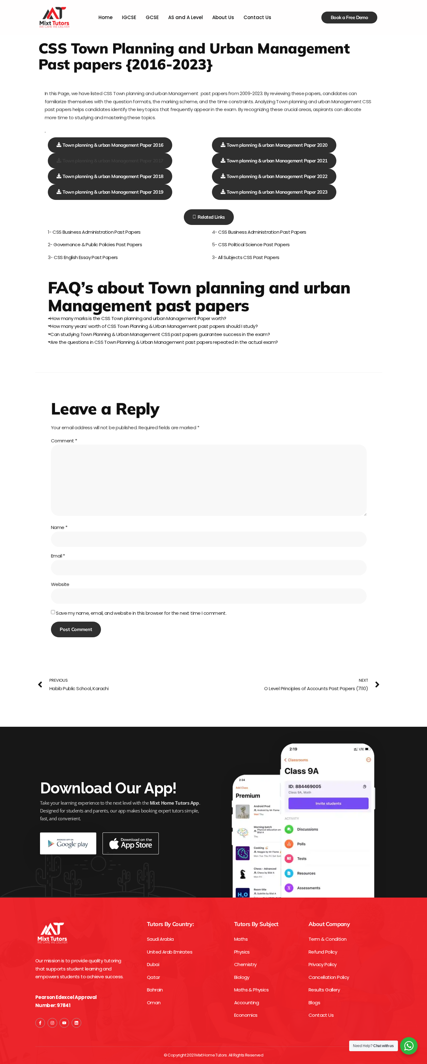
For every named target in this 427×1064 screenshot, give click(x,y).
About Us (223, 17)
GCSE (152, 17)
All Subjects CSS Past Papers (248, 257)
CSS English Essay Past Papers (85, 257)
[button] (110, 161)
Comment (64, 440)
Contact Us (257, 17)
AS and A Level (185, 17)
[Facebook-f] (40, 1023)
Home (105, 17)
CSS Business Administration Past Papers (97, 232)
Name (59, 527)
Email (58, 555)
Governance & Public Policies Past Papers (97, 244)
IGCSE (129, 17)
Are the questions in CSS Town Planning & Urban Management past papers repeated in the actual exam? (164, 342)
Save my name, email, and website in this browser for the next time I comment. (141, 613)
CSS (222, 244)
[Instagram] (52, 1023)
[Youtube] (64, 1023)
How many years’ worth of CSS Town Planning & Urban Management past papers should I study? (154, 326)
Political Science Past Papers (259, 244)
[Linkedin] (76, 1023)
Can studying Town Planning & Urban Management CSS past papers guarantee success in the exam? (160, 334)
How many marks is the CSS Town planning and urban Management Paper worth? (138, 318)
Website (60, 584)
